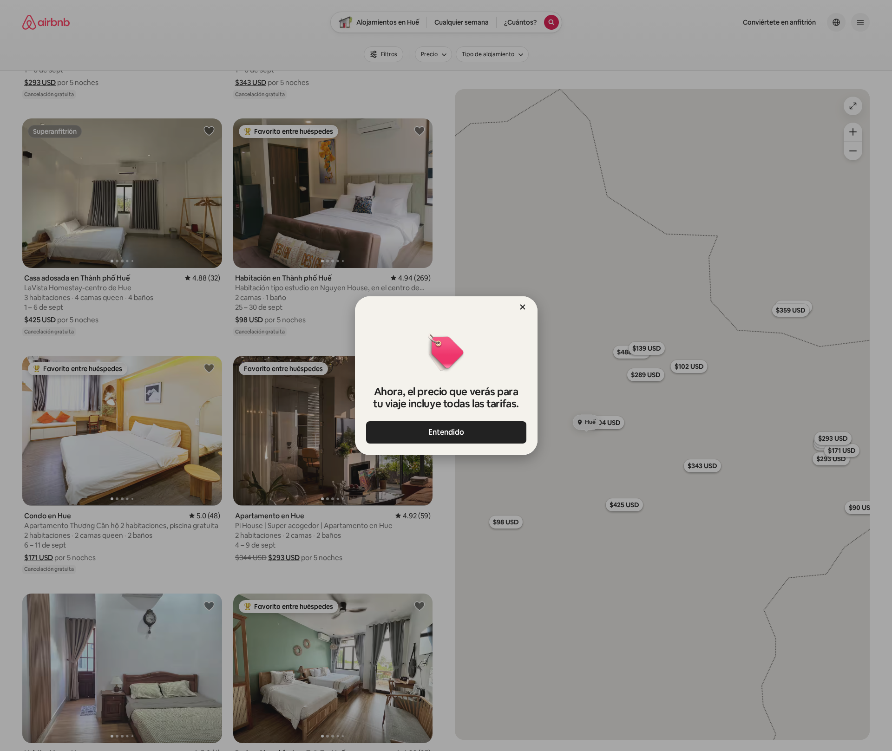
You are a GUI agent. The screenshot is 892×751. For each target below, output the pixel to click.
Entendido (446, 432)
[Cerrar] (522, 307)
